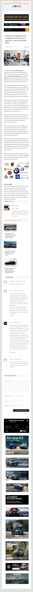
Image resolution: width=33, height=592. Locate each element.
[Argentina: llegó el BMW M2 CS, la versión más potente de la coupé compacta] (10, 228)
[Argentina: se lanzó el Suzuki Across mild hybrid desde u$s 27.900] (10, 245)
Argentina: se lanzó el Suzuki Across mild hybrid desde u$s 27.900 (10, 253)
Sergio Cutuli (9, 46)
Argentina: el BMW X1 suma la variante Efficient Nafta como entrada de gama (10, 270)
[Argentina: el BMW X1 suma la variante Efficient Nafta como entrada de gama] (10, 262)
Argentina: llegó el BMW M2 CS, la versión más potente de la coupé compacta (10, 235)
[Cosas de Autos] (16, 17)
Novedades (26, 46)
